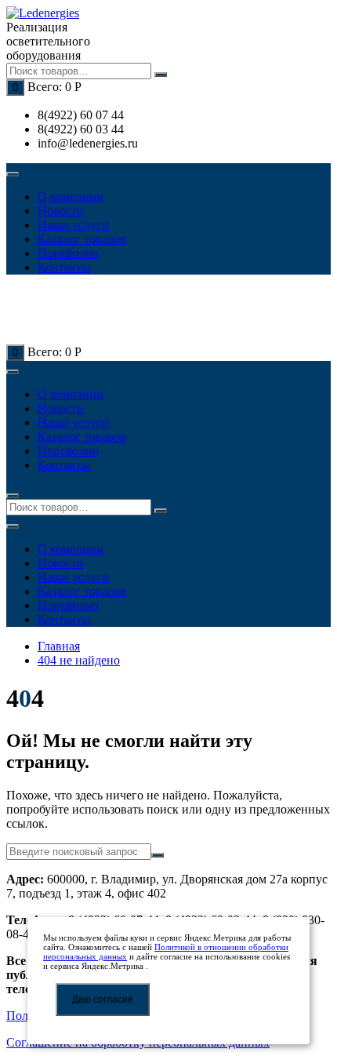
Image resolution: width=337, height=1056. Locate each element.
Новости (61, 210)
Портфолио (68, 253)
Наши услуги (73, 224)
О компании (70, 196)
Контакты (64, 267)
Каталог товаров (82, 239)
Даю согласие (102, 999)
